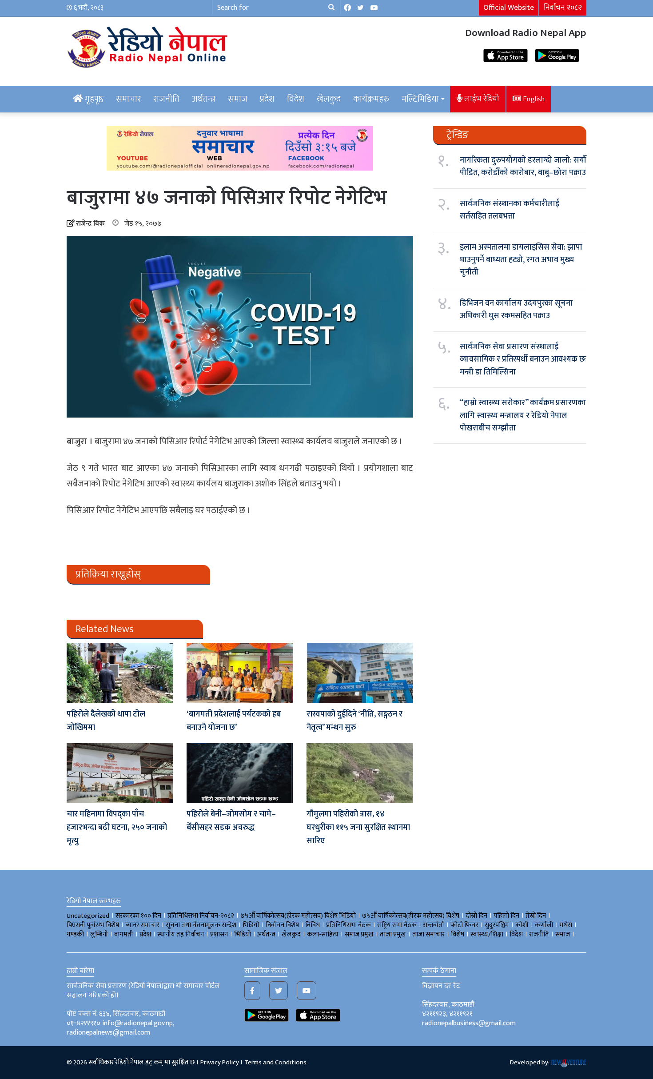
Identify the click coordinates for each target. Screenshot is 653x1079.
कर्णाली (544, 925)
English (533, 99)
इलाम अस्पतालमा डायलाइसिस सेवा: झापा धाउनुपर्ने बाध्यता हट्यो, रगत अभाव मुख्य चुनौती (521, 260)
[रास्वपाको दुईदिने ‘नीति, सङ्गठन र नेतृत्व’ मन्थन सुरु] (360, 673)
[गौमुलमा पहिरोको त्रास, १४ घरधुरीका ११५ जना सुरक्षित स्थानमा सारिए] (360, 773)
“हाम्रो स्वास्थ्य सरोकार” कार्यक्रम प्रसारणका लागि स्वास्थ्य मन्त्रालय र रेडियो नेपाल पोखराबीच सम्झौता (523, 415)
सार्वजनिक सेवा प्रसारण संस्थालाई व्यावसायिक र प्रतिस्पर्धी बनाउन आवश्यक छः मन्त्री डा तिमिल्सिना (523, 359)
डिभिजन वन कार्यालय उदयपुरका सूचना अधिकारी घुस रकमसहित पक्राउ (516, 310)
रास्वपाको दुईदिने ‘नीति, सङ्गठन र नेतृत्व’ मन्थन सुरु (354, 721)
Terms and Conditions (275, 1062)
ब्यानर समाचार (142, 925)
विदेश (295, 99)
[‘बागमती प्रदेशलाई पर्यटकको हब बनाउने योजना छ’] (240, 673)
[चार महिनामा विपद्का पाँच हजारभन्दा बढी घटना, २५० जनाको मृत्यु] (120, 773)
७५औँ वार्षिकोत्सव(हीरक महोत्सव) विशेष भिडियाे (298, 915)
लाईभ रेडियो (480, 99)
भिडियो (242, 934)
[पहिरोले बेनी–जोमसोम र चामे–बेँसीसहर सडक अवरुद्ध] (240, 773)
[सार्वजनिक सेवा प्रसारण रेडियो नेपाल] (149, 46)
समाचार (128, 99)
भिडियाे (251, 925)
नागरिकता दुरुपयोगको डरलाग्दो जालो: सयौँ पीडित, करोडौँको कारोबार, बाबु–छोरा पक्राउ (523, 166)
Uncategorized (88, 915)
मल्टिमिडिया (420, 99)
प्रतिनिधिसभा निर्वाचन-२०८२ (200, 915)
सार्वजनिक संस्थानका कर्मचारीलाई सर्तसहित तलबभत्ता (509, 210)
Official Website (508, 7)
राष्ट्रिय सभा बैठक (397, 925)
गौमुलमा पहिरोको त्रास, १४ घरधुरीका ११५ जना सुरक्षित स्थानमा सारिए (358, 828)
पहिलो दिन (506, 915)
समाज (237, 99)
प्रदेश (267, 99)
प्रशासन (219, 934)
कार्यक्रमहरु (371, 99)
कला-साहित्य (322, 934)
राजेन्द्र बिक (90, 224)
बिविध (312, 925)
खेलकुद (329, 99)
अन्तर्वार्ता (433, 925)
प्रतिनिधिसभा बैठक (348, 925)
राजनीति (166, 99)
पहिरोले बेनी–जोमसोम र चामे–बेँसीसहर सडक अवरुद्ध (231, 821)
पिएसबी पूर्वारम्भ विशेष (93, 925)
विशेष (457, 934)
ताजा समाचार (428, 934)
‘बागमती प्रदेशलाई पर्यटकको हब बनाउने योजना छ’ (234, 721)
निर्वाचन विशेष (282, 925)
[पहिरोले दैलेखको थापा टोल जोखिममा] (120, 673)
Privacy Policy (219, 1062)
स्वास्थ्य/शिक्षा (486, 934)
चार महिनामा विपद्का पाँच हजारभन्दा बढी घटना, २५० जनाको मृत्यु (117, 828)
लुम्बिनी (99, 934)
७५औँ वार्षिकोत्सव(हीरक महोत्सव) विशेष (410, 915)
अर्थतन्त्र (203, 99)
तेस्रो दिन (536, 915)
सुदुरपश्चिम (497, 925)
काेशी (522, 925)
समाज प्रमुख (359, 934)
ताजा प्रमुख (393, 934)
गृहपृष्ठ (93, 99)
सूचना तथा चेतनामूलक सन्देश (201, 925)
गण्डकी (75, 934)
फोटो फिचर (464, 925)
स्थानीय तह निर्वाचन (180, 934)
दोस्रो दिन (476, 915)
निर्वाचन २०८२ (563, 7)
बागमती (123, 934)
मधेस (566, 925)
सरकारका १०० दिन (138, 915)
